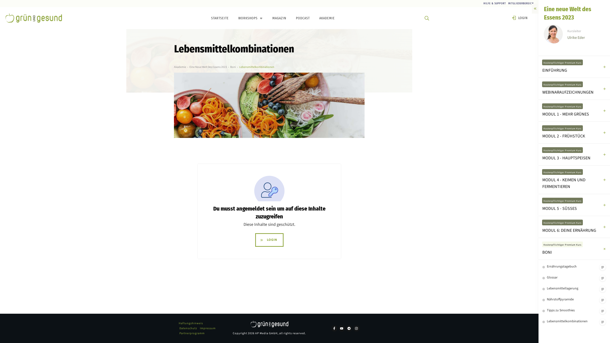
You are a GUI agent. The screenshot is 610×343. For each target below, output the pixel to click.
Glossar (552, 277)
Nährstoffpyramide (560, 299)
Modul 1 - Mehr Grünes (565, 114)
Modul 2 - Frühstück (563, 136)
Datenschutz (188, 328)
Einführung (554, 70)
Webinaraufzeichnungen (568, 92)
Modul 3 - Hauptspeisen (566, 158)
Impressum (208, 328)
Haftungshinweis (191, 323)
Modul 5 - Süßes (559, 209)
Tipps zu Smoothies (561, 310)
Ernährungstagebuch (562, 266)
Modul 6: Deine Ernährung (569, 230)
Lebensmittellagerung (562, 288)
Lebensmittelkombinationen (567, 321)
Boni (547, 252)
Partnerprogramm (192, 333)
